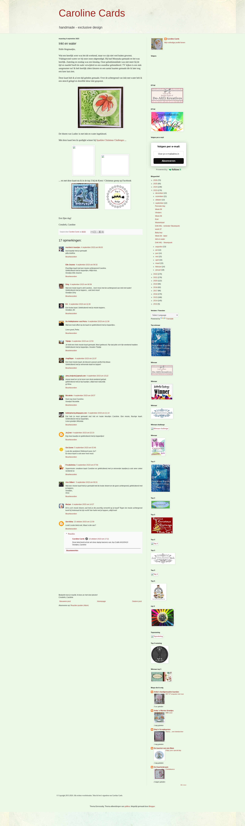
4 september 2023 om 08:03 (92, 247)
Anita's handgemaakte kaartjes (166, 692)
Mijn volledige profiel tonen (174, 43)
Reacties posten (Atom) (80, 605)
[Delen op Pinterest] (102, 231)
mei (157, 257)
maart (157, 263)
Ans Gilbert (70, 482)
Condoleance (170, 769)
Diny (67, 284)
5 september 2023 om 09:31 (87, 482)
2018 (155, 287)
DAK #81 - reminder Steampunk (167, 226)
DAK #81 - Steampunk (163, 243)
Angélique (70, 358)
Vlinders (158, 213)
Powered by (161, 169)
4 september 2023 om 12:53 (82, 341)
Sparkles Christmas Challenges (110, 140)
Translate (169, 319)
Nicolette (69, 396)
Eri (67, 304)
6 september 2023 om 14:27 (83, 504)
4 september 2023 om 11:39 (98, 321)
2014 (155, 301)
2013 (155, 304)
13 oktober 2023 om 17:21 (99, 539)
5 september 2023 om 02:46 (85, 448)
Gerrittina (69, 522)
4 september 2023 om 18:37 (84, 396)
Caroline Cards (92, 13)
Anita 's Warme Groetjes (164, 711)
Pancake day (160, 206)
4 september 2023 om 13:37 (86, 358)
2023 (155, 190)
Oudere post (137, 601)
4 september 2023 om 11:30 (80, 304)
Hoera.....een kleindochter (174, 731)
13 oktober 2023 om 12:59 (84, 522)
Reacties (71, 534)
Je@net (69, 433)
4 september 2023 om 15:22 (97, 376)
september (159, 203)
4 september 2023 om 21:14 (98, 413)
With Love (169, 713)
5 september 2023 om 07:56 (87, 465)
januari (158, 270)
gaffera (127, 806)
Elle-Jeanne (70, 265)
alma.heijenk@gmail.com (76, 376)
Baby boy (158, 233)
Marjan (68, 504)
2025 (155, 184)
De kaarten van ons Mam (164, 748)
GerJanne (69, 448)
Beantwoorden (71, 257)
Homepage (101, 601)
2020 (155, 281)
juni (157, 253)
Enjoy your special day (173, 750)
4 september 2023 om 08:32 (87, 265)
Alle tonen (183, 785)
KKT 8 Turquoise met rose (175, 694)
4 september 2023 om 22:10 (83, 433)
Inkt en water (160, 239)
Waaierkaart (159, 223)
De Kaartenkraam (161, 767)
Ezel (157, 219)
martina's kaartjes (73, 247)
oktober (158, 200)
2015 (155, 297)
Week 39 (158, 209)
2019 (155, 284)
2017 (155, 291)
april (157, 260)
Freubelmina (71, 465)
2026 (155, 180)
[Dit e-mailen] (91, 231)
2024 (155, 187)
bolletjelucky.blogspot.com (76, 413)
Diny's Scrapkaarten (162, 729)
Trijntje (68, 341)
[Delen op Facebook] (100, 231)
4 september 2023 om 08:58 (81, 284)
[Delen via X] (97, 231)
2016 (155, 294)
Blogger (152, 806)
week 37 (158, 229)
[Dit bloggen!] (94, 231)
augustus (159, 247)
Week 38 (158, 216)
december (159, 193)
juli (156, 250)
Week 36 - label (161, 236)
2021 (155, 277)
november (159, 196)
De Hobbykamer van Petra (76, 321)
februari (158, 267)
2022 (155, 274)
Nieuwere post (65, 601)
